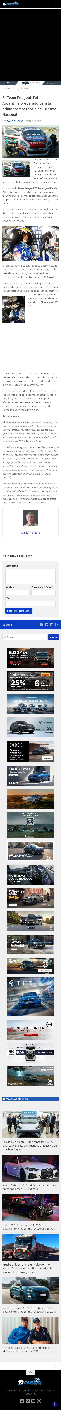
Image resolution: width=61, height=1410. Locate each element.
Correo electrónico (42, 587)
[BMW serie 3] (30, 1015)
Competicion (10, 88)
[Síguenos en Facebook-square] (42, 624)
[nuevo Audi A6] (30, 761)
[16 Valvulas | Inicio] (13, 4)
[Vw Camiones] (30, 930)
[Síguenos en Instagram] (57, 624)
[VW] (30, 808)
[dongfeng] (30, 713)
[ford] (30, 837)
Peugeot (25, 88)
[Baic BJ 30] (30, 667)
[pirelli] (30, 690)
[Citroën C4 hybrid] (30, 1085)
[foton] (30, 83)
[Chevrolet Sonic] (30, 907)
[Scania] (30, 884)
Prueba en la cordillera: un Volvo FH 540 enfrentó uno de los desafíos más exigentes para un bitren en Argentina (28, 1268)
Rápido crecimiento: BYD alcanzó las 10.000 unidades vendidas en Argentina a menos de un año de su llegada (29, 1145)
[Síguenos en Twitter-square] (47, 624)
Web (7, 598)
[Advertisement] (30, 48)
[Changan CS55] (30, 736)
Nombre (10, 587)
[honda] (30, 860)
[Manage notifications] (54, 1404)
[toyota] (30, 953)
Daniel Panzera (15, 121)
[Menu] (57, 4)
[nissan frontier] (30, 1038)
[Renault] (30, 972)
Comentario (12, 566)
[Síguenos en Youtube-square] (52, 624)
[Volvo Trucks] (30, 1062)
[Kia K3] (30, 784)
